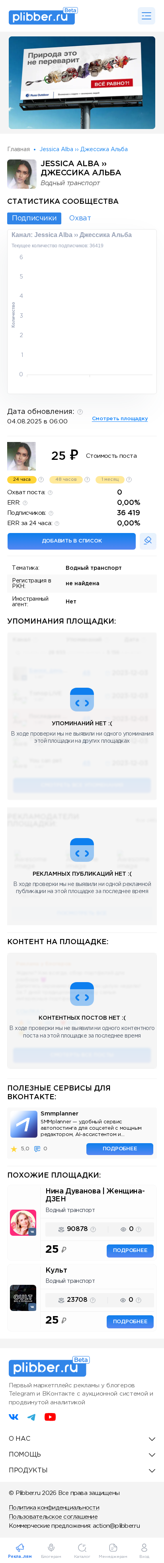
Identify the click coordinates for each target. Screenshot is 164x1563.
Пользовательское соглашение (53, 1516)
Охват (80, 218)
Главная (18, 149)
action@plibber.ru (116, 1526)
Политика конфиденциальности (54, 1507)
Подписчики (34, 218)
